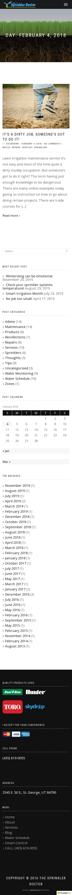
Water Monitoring (19, 373)
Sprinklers (40, 147)
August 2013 (15, 646)
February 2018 (16, 553)
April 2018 (13, 542)
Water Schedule (17, 378)
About (10, 822)
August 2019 (15, 490)
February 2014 (16, 641)
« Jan (6, 451)
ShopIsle (26, 890)
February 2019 (16, 511)
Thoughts (13, 358)
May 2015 (12, 625)
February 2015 (16, 630)
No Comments (52, 144)
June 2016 (12, 604)
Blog (8, 832)
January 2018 (15, 558)
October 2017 (15, 563)
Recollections (15, 337)
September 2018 (18, 527)
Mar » (7, 462)
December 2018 (17, 516)
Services (27, 147)
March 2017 (14, 584)
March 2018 (14, 547)
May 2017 (12, 579)
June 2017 (12, 573)
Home (10, 817)
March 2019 (14, 506)
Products (12, 332)
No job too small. (19, 298)
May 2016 (12, 610)
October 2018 (15, 522)
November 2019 (17, 485)
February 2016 (16, 615)
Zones (10, 383)
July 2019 (12, 496)
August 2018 (15, 532)
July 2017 (12, 568)
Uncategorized (16, 368)
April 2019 (13, 501)
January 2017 (15, 589)
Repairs (16, 147)
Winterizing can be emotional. (29, 276)
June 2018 (12, 537)
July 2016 (12, 599)
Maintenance (15, 326)
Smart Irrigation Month (24, 293)
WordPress (45, 890)
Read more (10, 215)
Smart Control (16, 843)
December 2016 (17, 594)
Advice (6, 147)
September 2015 (18, 620)
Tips (8, 363)
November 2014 (17, 636)
